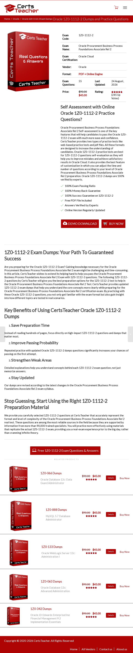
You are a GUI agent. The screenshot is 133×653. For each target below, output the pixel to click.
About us (121, 649)
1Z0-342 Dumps (41, 609)
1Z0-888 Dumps (56, 509)
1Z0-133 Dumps (52, 547)
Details (111, 477)
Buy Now (115, 224)
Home (7, 18)
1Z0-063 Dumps (51, 581)
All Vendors (88, 649)
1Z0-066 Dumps (51, 473)
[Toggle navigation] (125, 8)
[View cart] (116, 7)
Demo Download (82, 224)
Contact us (105, 649)
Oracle (16, 18)
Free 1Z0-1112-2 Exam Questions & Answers (68, 450)
